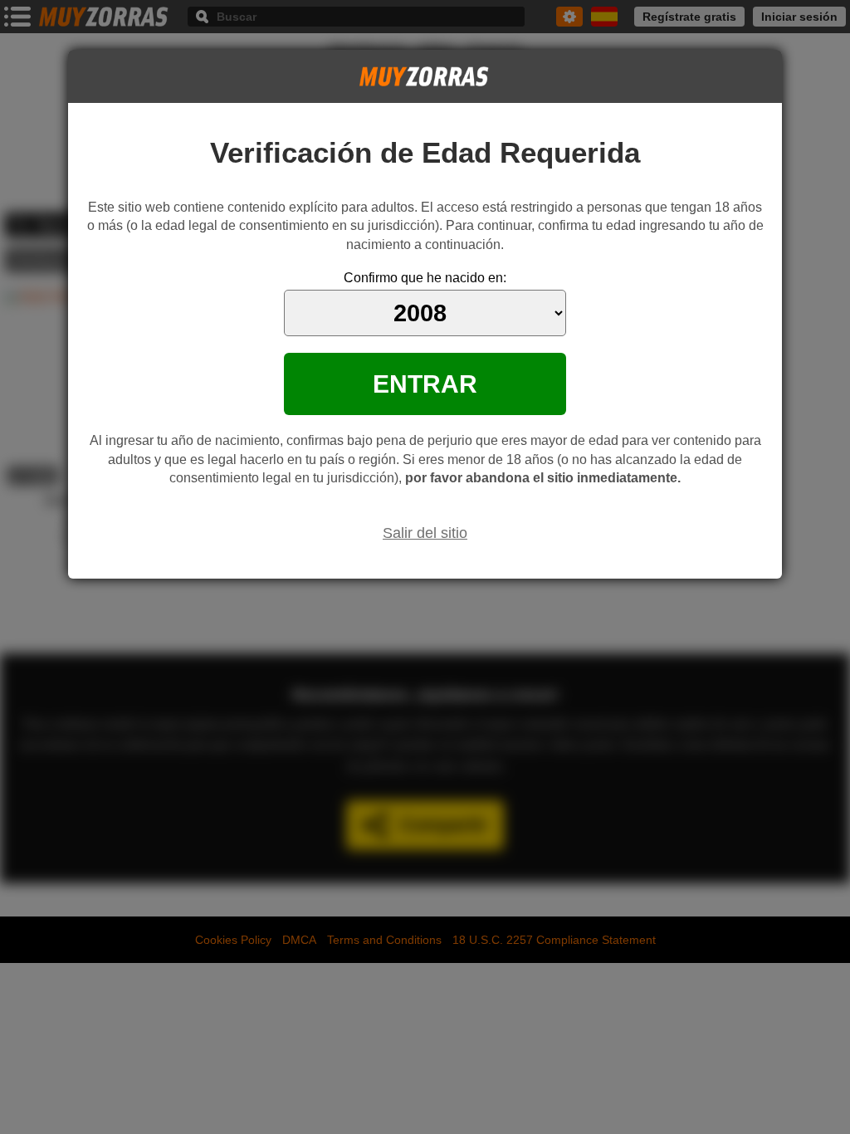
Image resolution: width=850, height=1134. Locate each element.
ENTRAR (425, 383)
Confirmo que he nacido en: (425, 278)
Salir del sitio (425, 533)
